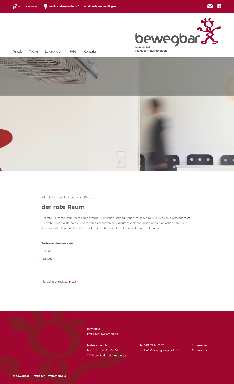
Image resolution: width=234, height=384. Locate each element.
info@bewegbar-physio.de (162, 350)
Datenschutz (200, 350)
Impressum (199, 345)
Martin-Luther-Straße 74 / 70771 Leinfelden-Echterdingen (82, 6)
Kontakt (90, 51)
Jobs (73, 51)
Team (33, 51)
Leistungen (53, 51)
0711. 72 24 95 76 (27, 6)
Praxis (17, 51)
